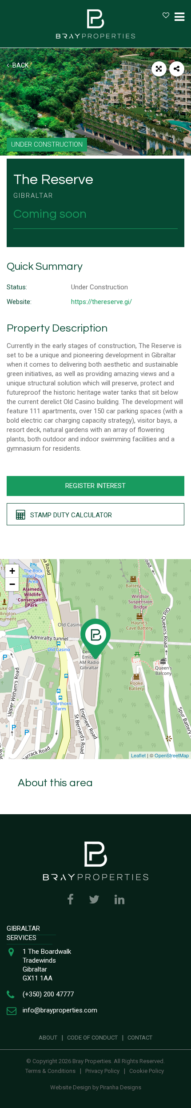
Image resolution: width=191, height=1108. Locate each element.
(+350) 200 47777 (48, 994)
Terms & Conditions (50, 1071)
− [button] (12, 584)
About (48, 1037)
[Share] (176, 68)
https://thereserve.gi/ (101, 302)
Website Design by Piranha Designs (95, 1087)
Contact (139, 1037)
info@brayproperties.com (60, 1010)
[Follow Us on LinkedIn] (119, 899)
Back (19, 65)
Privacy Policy (102, 1071)
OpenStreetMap (172, 755)
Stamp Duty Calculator (70, 515)
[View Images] (159, 68)
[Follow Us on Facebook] (70, 899)
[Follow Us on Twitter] (94, 899)
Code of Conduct (92, 1037)
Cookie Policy (146, 1071)
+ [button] (12, 570)
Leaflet (138, 755)
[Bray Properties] (95, 24)
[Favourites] (166, 16)
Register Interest (95, 486)
